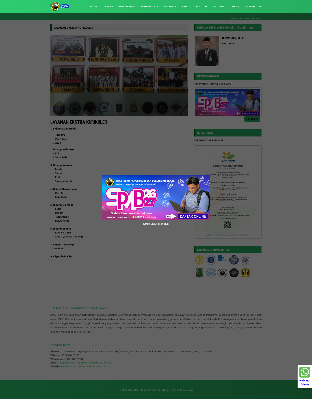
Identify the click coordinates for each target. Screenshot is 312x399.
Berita (186, 6)
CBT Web (218, 6)
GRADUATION (253, 6)
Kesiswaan (148, 6)
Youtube (202, 6)
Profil (107, 6)
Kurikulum (126, 6)
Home (93, 6)
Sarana (169, 6)
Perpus (235, 6)
